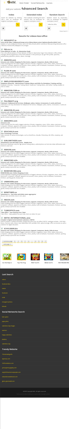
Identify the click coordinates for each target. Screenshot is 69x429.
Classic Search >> (64, 31)
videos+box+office (38, 36)
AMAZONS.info (11, 160)
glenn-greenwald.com (8, 381)
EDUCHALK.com (11, 131)
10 (21, 241)
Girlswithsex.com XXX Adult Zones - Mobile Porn (16, 142)
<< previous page (7, 241)
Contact (42, 394)
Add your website (13, 9)
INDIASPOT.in (10, 40)
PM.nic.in (8, 49)
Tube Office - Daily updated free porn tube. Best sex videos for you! (20, 214)
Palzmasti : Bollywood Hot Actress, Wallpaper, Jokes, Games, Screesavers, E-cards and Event (31, 103)
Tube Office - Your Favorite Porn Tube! (13, 212)
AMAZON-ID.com (11, 110)
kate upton (5, 317)
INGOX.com (9, 200)
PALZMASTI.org (11, 101)
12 (28, 241)
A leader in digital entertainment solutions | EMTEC (18, 220)
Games (49, 3)
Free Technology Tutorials (9, 133)
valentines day (6, 344)
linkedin (4, 306)
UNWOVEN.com (11, 181)
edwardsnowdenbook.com (10, 377)
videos (4, 279)
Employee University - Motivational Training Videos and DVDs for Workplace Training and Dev (31, 83)
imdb (3, 297)
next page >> (7, 244)
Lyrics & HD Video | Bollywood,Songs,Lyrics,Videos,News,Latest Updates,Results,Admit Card (31, 42)
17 (45, 241)
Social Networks (37, 3)
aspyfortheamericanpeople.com (11, 372)
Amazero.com (5, 123)
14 (35, 241)
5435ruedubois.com (8, 363)
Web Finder (24, 3)
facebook (5, 293)
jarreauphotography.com (9, 368)
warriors (4, 330)
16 (42, 241)
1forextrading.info (7, 354)
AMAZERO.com (10, 121)
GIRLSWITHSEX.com (13, 140)
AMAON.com (9, 149)
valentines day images (8, 326)
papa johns (5, 321)
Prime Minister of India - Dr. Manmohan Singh (15, 51)
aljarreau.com (6, 359)
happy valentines (7, 335)
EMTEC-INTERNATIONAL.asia (17, 218)
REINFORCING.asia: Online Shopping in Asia (14, 173)
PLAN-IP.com (10, 70)
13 (32, 241)
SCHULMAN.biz (11, 228)
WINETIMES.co (10, 192)
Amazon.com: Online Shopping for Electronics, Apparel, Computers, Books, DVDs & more (29, 62)
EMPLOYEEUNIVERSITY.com (16, 81)
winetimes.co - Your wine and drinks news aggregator (18, 194)
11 (25, 241)
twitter (4, 288)
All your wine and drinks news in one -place (13, 196)
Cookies (47, 394)
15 (38, 241)
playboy (4, 339)
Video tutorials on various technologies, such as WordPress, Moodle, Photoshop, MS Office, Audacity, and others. (32, 136)
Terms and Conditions (22, 394)
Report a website (34, 394)
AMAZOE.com (10, 60)
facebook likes (6, 284)
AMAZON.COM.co (11, 90)
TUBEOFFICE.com (11, 210)
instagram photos (7, 302)
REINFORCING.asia (12, 171)
